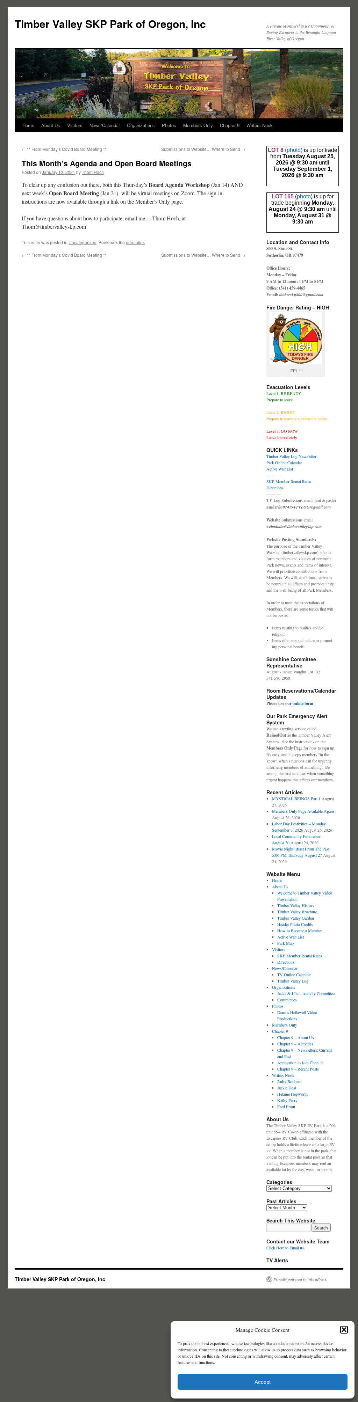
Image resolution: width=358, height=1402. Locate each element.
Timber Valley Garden (295, 918)
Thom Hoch (93, 172)
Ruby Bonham (289, 1081)
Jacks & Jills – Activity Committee (306, 993)
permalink (135, 242)
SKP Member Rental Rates (288, 481)
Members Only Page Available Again (303, 811)
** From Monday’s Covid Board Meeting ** (64, 149)
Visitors (75, 125)
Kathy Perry (287, 1100)
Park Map (285, 943)
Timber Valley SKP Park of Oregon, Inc (110, 23)
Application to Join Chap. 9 (300, 1062)
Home (28, 125)
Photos (169, 125)
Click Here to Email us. (285, 1247)
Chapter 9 (229, 125)
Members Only (198, 125)
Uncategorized (82, 242)
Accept (263, 1382)
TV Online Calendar (294, 974)
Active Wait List (279, 469)
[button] (344, 1329)
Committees (287, 999)
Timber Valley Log (292, 981)
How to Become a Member (299, 930)
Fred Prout (286, 1106)
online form (303, 703)
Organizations (141, 125)
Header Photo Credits (295, 924)
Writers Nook (259, 125)
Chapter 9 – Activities (295, 1043)
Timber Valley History (295, 905)
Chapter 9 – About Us (295, 1037)
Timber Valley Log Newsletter (291, 456)
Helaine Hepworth (292, 1094)
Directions (275, 487)
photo (294, 150)
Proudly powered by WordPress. (300, 1279)
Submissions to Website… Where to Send (203, 149)
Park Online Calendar (284, 462)
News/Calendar (105, 125)
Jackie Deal (286, 1087)
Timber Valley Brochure (297, 911)
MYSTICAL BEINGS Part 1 (296, 798)
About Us (50, 125)
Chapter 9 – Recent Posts (298, 1069)
